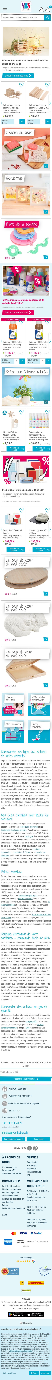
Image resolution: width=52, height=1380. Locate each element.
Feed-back (38, 1139)
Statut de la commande (37, 1222)
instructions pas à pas (28, 895)
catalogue (29, 836)
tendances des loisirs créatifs (13, 830)
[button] (4, 103)
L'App (4, 1215)
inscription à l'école (21, 852)
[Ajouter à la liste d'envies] (21, 85)
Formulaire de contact (13, 1139)
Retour (5, 1205)
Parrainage (32, 1165)
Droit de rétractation (11, 1186)
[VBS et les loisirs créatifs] (26, 6)
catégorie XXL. (31, 1021)
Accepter (45, 1373)
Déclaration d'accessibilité (13, 1208)
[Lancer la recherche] (47, 17)
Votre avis (31, 1226)
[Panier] (48, 9)
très (27, 1027)
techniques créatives (29, 827)
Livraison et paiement (11, 1189)
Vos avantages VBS (10, 1192)
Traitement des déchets (12, 1173)
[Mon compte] (41, 9)
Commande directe (10, 1195)
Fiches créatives (34, 1172)
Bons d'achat (32, 1162)
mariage (36, 849)
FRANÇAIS (27, 1323)
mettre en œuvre (25, 898)
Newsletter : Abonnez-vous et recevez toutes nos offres (26, 1064)
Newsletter (31, 1168)
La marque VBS (8, 1170)
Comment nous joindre (37, 1219)
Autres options (9, 1373)
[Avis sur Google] (26, 1259)
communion (6, 852)
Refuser (34, 1373)
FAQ (29, 1175)
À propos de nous (9, 1167)
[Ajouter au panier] (22, 121)
